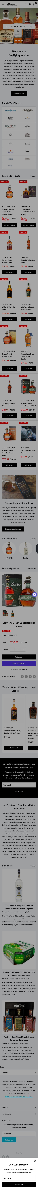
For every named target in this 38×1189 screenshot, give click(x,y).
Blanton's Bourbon (8, 206)
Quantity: (5, 649)
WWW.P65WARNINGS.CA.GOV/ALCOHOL (19, 1096)
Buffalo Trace (7, 257)
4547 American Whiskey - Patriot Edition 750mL (13, 732)
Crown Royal (25, 206)
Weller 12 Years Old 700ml (8, 308)
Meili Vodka (25, 447)
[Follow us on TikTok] (7, 1156)
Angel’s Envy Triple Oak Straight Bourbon (27, 356)
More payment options (19, 669)
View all (33, 176)
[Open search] (26, 4)
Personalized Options (13, 529)
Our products (19, 94)
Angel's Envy (25, 351)
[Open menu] (3, 4)
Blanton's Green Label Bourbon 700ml (28, 404)
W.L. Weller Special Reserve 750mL (27, 308)
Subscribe (19, 1184)
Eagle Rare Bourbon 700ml (28, 261)
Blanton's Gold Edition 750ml (7, 355)
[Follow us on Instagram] (3, 1156)
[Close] (35, 1160)
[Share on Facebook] (22, 676)
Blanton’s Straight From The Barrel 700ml (8, 452)
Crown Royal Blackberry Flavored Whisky (28, 211)
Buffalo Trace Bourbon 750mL (7, 261)
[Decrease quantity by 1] (12, 649)
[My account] (30, 4)
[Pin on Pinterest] (26, 676)
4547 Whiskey (8, 728)
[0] (34, 4)
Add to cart (9, 272)
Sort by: (2, 1067)
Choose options (9, 225)
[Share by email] (34, 676)
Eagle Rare (25, 257)
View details (31, 568)
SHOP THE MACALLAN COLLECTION (19, 27)
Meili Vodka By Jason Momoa (28, 451)
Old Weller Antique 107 (8, 404)
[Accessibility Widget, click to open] (34, 594)
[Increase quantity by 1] (23, 649)
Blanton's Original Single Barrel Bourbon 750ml (8, 211)
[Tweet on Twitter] (30, 676)
